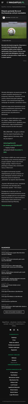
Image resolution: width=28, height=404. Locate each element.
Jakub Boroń (8, 17)
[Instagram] (14, 330)
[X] (17, 330)
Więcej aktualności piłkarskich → (14, 312)
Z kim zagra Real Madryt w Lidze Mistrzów (11, 296)
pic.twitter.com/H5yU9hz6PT (13, 145)
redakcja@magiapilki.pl (14, 364)
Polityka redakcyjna (14, 347)
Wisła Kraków (14, 389)
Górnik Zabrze (14, 392)
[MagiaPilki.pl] (15, 2)
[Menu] (2, 2)
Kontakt (14, 360)
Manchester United (14, 377)
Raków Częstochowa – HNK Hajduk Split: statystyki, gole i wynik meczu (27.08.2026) (12, 266)
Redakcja (14, 337)
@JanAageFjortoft (9, 143)
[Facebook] (10, 330)
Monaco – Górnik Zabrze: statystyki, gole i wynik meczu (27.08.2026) (13, 273)
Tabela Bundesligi (6, 205)
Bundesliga (9, 6)
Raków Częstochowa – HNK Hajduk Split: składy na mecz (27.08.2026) (14, 307)
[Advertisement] (14, 76)
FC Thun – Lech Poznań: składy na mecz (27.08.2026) (11, 285)
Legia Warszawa (14, 394)
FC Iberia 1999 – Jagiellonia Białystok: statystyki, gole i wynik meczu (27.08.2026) (13, 279)
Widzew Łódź (14, 382)
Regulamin (14, 350)
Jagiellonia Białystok (14, 387)
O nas (14, 340)
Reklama (14, 357)
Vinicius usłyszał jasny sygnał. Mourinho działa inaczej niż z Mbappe (13, 253)
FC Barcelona (14, 372)
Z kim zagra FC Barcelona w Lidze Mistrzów (12, 291)
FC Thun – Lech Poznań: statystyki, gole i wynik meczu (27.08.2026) (12, 260)
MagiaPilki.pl (3, 6)
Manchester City (14, 380)
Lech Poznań (14, 385)
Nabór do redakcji (14, 342)
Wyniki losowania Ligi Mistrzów (9, 301)
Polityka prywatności (14, 345)
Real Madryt (14, 375)
